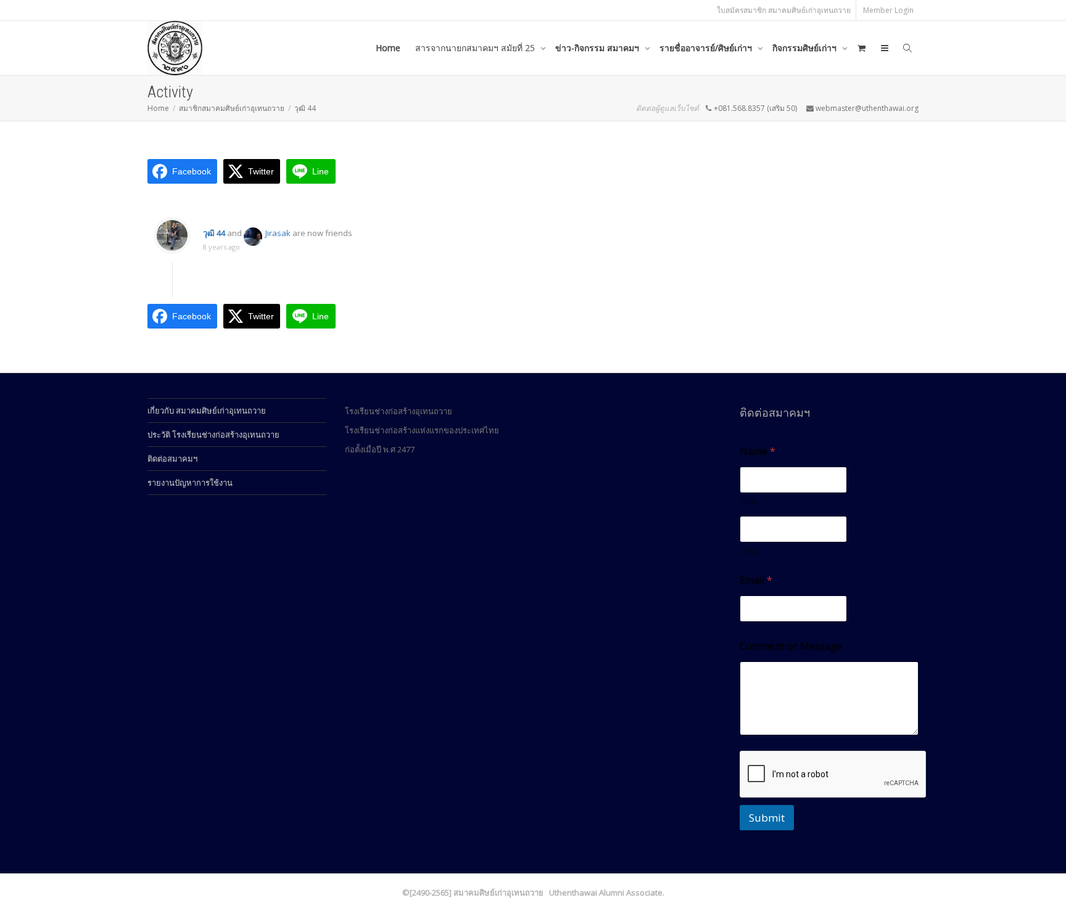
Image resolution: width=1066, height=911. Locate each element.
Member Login (888, 10)
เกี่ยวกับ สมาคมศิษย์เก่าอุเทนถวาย (206, 410)
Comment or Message (791, 646)
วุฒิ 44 (214, 233)
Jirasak (278, 233)
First (748, 501)
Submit (767, 818)
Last (748, 550)
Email (756, 580)
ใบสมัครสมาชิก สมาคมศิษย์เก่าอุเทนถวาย (784, 10)
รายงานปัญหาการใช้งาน (190, 482)
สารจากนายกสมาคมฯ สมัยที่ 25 (476, 48)
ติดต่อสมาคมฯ (172, 458)
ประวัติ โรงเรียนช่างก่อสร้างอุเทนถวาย (213, 434)
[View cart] (861, 48)
